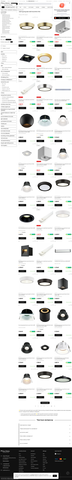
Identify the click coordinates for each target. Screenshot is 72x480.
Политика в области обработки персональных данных (9, 478)
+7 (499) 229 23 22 (31, 1)
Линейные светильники (6, 27)
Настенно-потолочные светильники (8, 18)
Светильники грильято (5, 31)
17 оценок (23, 265)
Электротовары (50, 7)
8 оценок (41, 329)
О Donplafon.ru (22, 451)
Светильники (3, 13)
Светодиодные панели (6, 32)
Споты (25, 7)
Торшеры (43, 7)
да (3, 7)
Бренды (44, 451)
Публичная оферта (59, 461)
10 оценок (24, 232)
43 (51, 406)
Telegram (58, 453)
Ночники (3, 29)
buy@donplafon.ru (6, 470)
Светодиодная (8, 39)
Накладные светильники (6, 20)
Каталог (32, 451)
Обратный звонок (5, 467)
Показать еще (45, 402)
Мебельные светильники (6, 28)
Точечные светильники (6, 22)
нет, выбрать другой (10, 7)
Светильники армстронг (6, 30)
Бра (20, 7)
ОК (54, 475)
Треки (16, 7)
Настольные (31, 7)
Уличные (37, 7)
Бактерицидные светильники (6, 23)
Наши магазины (49, 1)
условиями (32, 474)
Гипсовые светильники (5, 19)
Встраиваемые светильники (6, 21)
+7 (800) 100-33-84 (6, 465)
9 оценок (41, 135)
